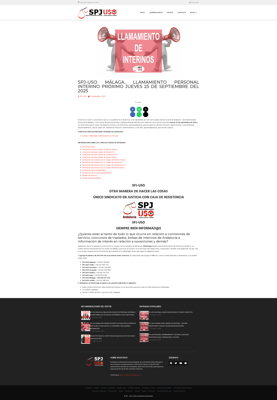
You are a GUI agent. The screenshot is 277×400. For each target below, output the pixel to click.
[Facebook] (171, 363)
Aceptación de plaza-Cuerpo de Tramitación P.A (99, 154)
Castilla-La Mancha (134, 388)
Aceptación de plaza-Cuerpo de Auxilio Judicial (99, 157)
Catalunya (145, 388)
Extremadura (112, 391)
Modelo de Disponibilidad (91, 178)
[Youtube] (181, 363)
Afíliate (170, 12)
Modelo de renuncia (89, 175)
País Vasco (151, 391)
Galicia (121, 391)
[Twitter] (176, 363)
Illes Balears (129, 391)
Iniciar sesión (195, 2)
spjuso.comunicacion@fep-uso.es (130, 375)
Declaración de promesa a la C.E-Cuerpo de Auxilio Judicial (103, 167)
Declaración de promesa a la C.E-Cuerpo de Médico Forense (103, 160)
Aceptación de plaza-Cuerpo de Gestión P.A (98, 152)
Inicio (142, 12)
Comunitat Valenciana (99, 391)
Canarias (103, 388)
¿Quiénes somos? (156, 12)
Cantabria (111, 388)
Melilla (144, 391)
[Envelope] (185, 363)
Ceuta (153, 388)
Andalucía (89, 388)
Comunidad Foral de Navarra (182, 388)
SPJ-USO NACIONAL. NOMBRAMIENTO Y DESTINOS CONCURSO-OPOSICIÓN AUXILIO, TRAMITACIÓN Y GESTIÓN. (169, 336)
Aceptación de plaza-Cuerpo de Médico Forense (99, 149)
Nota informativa (88, 147)
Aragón (96, 388)
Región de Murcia (179, 391)
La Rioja (137, 391)
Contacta (182, 12)
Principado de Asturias (164, 391)
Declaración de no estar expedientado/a (97, 173)
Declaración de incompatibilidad (93, 170)
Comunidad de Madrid (164, 388)
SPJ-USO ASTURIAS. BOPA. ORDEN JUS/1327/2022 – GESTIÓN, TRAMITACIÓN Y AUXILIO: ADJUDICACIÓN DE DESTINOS (168, 324)
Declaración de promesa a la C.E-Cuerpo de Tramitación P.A (103, 165)
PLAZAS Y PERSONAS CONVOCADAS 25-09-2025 (100, 136)
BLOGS (192, 12)
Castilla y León (121, 388)
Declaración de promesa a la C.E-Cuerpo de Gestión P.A (102, 162)
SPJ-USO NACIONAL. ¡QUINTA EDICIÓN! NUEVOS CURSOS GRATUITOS (170, 312)
